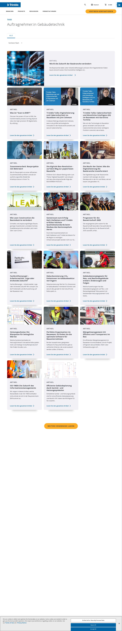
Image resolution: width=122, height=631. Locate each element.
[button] (94, 5)
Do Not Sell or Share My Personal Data (93, 620)
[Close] (119, 623)
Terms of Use (9, 623)
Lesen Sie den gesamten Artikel (61, 75)
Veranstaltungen (49, 11)
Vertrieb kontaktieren (101, 11)
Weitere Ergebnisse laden (61, 426)
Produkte (21, 11)
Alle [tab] (11, 35)
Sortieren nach (14, 43)
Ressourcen (33, 11)
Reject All (93, 625)
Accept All (93, 629)
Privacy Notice (22, 623)
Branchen (9, 11)
